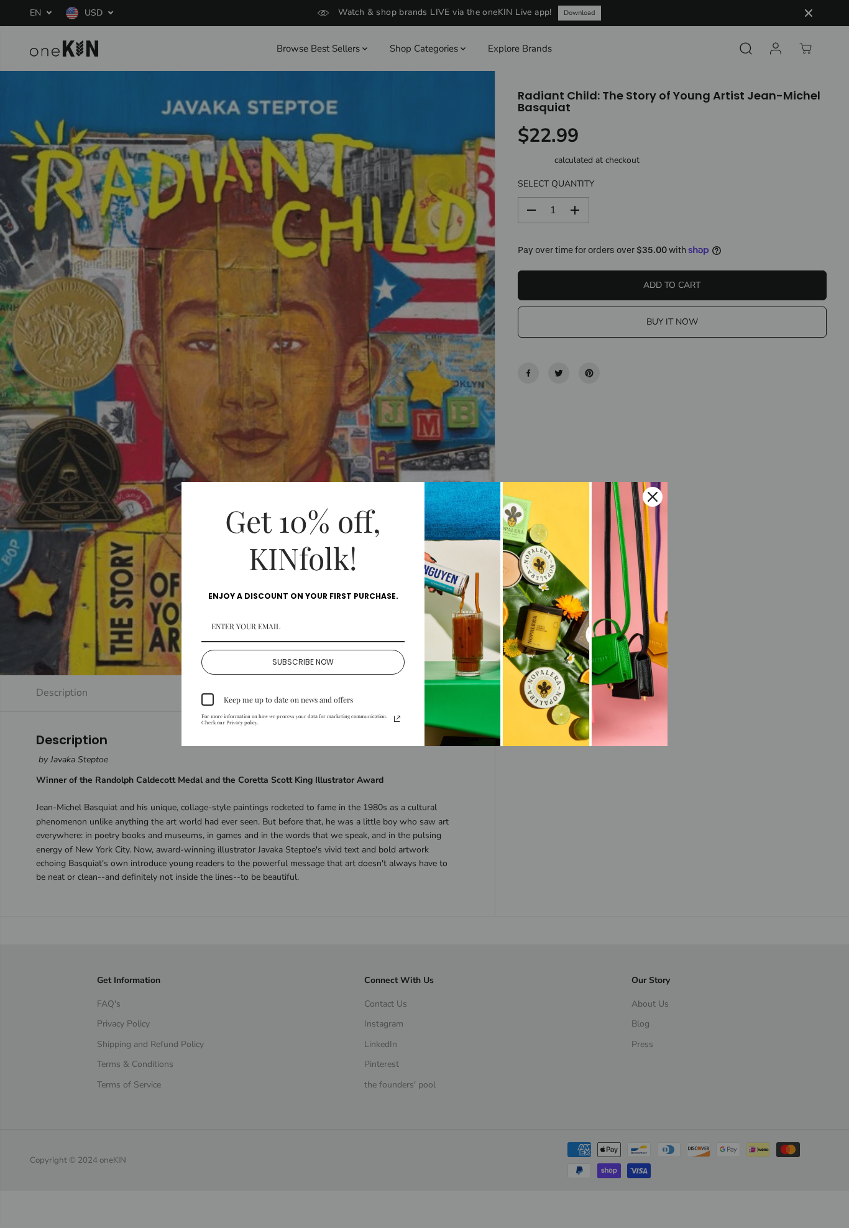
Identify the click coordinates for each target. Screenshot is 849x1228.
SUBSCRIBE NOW (303, 662)
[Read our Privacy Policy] (397, 718)
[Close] (653, 497)
